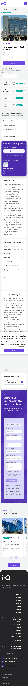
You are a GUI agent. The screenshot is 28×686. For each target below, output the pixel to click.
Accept (14, 350)
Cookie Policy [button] (16, 344)
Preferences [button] (21, 346)
